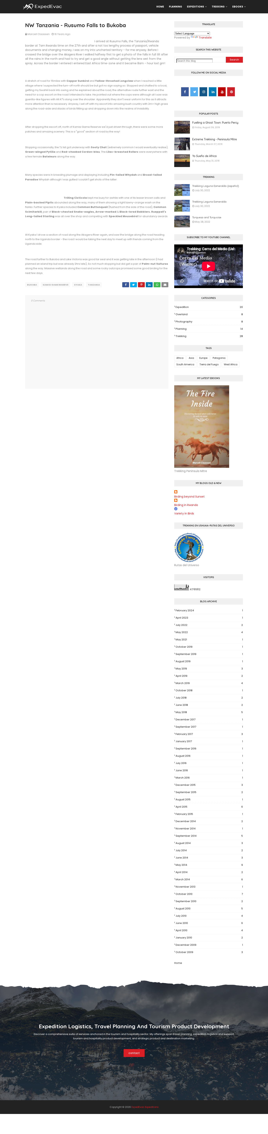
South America (185, 364)
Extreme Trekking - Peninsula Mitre (214, 139)
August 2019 (209, 661)
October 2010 (209, 894)
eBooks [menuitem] (237, 6)
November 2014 (209, 828)
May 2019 (209, 668)
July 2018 (209, 698)
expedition (209, 307)
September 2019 (209, 654)
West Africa (230, 364)
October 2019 (209, 647)
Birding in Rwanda (186, 505)
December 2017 (209, 719)
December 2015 (209, 785)
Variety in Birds (184, 513)
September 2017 (209, 727)
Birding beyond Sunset (189, 497)
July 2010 (209, 916)
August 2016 (209, 756)
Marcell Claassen (38, 34)
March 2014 (209, 879)
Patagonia (219, 358)
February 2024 (209, 610)
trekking (209, 336)
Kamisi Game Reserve (55, 284)
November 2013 (209, 887)
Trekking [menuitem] (218, 6)
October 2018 (209, 690)
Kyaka (78, 284)
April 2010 (209, 930)
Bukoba (32, 284)
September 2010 (209, 901)
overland (209, 314)
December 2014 (209, 821)
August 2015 (209, 799)
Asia (191, 358)
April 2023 (209, 618)
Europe (203, 358)
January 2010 (209, 937)
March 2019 (209, 683)
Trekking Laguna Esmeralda (209, 201)
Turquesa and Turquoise (206, 217)
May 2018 (209, 712)
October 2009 (209, 952)
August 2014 (209, 843)
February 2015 (209, 814)
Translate (205, 37)
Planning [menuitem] (175, 6)
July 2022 (209, 625)
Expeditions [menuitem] (195, 6)
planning (209, 329)
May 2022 (209, 632)
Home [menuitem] (160, 6)
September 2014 (209, 836)
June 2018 (209, 705)
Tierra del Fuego (209, 364)
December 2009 (209, 945)
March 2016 (209, 778)
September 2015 (209, 792)
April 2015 (209, 807)
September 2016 (209, 748)
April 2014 (209, 872)
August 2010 (209, 908)
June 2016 (209, 770)
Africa (179, 358)
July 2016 (209, 763)
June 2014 (209, 857)
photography (209, 321)
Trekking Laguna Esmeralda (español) (215, 185)
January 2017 (209, 741)
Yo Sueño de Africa (204, 156)
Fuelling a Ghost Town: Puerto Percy (215, 122)
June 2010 (209, 923)
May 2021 (209, 639)
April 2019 (209, 676)
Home (178, 963)
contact (134, 1053)
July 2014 (209, 850)
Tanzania (94, 284)
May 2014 (209, 865)
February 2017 (209, 734)
